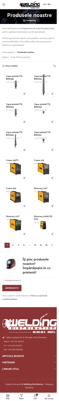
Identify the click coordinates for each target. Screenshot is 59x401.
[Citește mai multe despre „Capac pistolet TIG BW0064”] (24, 121)
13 (41, 245)
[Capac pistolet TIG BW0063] (43, 84)
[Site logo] (29, 4)
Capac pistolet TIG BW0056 (14, 77)
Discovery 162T (41, 188)
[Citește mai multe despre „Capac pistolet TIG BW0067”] (52, 150)
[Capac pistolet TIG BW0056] (15, 84)
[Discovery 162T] (43, 197)
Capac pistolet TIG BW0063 (42, 77)
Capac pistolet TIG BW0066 (14, 133)
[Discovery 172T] (15, 225)
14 (46, 245)
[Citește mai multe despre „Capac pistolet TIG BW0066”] (24, 150)
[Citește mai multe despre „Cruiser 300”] (24, 206)
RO (49, 4)
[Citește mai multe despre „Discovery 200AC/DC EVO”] (52, 234)
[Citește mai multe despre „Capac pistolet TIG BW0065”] (52, 121)
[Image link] (29, 323)
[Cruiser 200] (43, 169)
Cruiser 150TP (12, 160)
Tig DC (36, 191)
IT (46, 4)
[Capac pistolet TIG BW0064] (15, 112)
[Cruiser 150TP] (15, 169)
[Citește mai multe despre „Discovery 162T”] (52, 206)
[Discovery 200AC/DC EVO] (43, 225)
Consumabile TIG (12, 82)
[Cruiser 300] (15, 197)
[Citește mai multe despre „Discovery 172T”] (24, 234)
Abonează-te (11, 288)
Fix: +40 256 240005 (13, 345)
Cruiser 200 (39, 160)
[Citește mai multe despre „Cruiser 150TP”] (24, 178)
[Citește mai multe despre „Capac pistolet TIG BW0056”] (24, 93)
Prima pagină (8, 52)
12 (35, 245)
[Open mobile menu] (4, 5)
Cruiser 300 (11, 188)
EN (44, 4)
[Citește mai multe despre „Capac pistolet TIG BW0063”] (52, 93)
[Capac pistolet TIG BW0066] (15, 141)
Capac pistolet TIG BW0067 (42, 133)
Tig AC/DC (38, 222)
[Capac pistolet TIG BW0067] (43, 141)
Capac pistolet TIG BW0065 (42, 105)
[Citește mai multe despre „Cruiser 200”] (52, 178)
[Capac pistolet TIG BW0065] (43, 112)
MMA (8, 163)
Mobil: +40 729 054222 (14, 341)
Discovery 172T (13, 216)
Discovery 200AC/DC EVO (43, 217)
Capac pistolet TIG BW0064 (14, 105)
